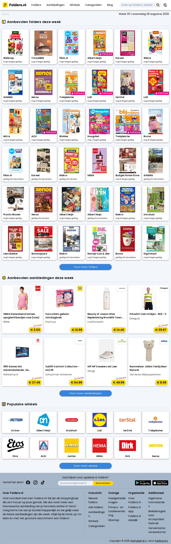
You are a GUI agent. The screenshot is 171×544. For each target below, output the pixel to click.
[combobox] (137, 5)
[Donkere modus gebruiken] (165, 5)
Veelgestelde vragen (117, 500)
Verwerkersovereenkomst (157, 530)
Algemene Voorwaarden (156, 502)
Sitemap (113, 520)
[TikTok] (43, 483)
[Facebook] (28, 483)
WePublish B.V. (138, 540)
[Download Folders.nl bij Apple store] (160, 483)
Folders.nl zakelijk (134, 518)
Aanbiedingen (96, 514)
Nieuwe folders (93, 500)
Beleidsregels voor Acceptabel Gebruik (157, 517)
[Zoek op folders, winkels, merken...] (158, 5)
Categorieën (96, 526)
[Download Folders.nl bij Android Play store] (143, 483)
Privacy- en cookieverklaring (116, 511)
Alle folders (95, 507)
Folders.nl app (134, 509)
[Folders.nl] (14, 5)
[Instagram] (35, 483)
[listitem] (36, 5)
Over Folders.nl (134, 500)
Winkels (93, 521)
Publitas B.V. (161, 540)
